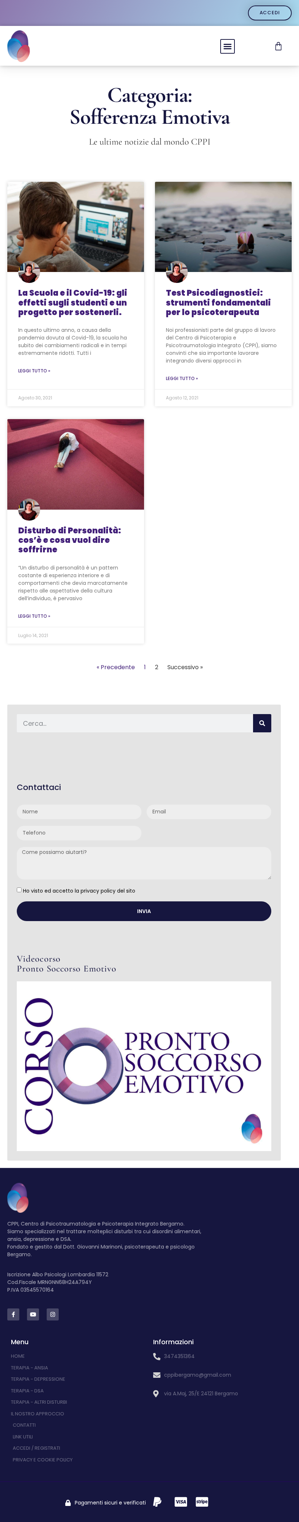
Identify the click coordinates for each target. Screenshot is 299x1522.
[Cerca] (262, 723)
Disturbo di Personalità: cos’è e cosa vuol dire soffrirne (69, 540)
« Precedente (116, 667)
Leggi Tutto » (34, 371)
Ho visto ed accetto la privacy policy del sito (79, 890)
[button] (227, 46)
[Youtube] (33, 1314)
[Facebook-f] (13, 1314)
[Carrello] (278, 46)
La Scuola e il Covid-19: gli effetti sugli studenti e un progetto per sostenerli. (72, 302)
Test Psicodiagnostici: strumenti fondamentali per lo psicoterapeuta (218, 302)
